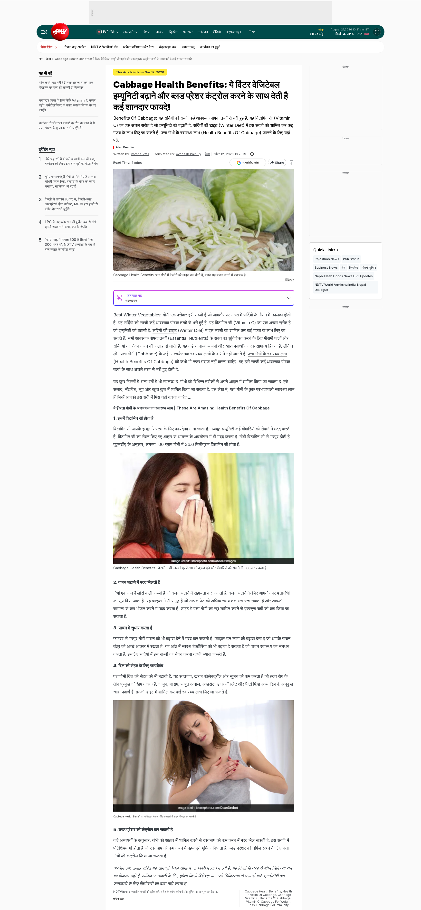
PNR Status (351, 259)
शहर (158, 32)
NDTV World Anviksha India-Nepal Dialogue (340, 287)
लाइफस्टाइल (233, 32)
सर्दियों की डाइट (165, 330)
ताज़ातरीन (129, 32)
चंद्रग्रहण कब (167, 47)
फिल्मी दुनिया (369, 267)
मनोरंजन (203, 32)
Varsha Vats (140, 154)
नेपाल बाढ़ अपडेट (75, 47)
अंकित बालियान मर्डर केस (138, 47)
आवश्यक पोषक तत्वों (151, 338)
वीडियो (217, 32)
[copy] (292, 162)
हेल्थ (207, 154)
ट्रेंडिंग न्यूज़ (47, 149)
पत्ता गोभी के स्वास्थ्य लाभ (267, 353)
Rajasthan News (327, 259)
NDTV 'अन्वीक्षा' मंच (104, 47)
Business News (326, 267)
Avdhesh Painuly (188, 154)
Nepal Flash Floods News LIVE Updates (344, 276)
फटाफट (188, 32)
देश (145, 32)
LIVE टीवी (108, 32)
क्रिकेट (173, 32)
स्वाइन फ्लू (188, 47)
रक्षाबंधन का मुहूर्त (210, 47)
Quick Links (324, 249)
